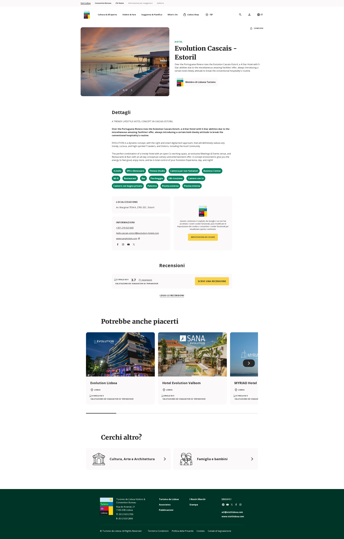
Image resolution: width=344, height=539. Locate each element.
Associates (165, 504)
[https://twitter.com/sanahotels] (133, 244)
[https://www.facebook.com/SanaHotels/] (117, 244)
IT (262, 14)
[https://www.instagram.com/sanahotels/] (123, 244)
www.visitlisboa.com (233, 516)
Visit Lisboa (86, 3)
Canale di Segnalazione (219, 530)
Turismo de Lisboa (169, 499)
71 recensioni (145, 279)
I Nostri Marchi (197, 499)
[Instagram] (240, 504)
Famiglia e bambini (212, 459)
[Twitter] (231, 504)
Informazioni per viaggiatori (140, 3)
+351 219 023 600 (125, 227)
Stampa (193, 504)
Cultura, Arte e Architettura (132, 459)
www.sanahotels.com (126, 238)
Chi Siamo (120, 3)
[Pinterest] (223, 504)
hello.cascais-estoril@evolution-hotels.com (137, 233)
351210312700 (126, 514)
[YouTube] (227, 504)
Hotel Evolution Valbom (181, 383)
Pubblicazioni (166, 510)
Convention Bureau (103, 3)
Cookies (201, 530)
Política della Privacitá (182, 530)
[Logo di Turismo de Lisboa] (87, 15)
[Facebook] (236, 504)
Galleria (160, 3)
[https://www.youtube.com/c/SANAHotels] (128, 244)
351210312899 (125, 518)
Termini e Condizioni (158, 530)
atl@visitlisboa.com (232, 512)
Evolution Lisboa (103, 383)
